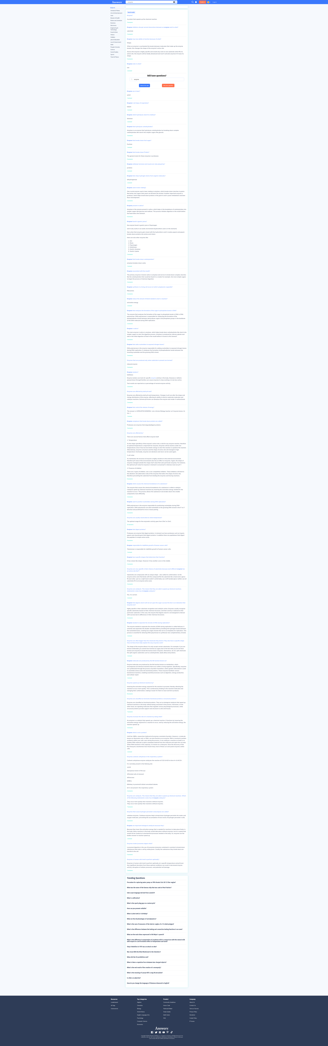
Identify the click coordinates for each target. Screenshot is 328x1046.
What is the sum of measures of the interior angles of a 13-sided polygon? (150, 924)
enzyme (153, 378)
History (112, 34)
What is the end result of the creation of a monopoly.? (144, 967)
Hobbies (113, 37)
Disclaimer (192, 1015)
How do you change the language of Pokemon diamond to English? (148, 983)
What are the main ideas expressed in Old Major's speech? (145, 934)
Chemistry (140, 1005)
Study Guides (167, 1012)
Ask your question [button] (168, 85)
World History (141, 1012)
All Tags (113, 1005)
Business (113, 23)
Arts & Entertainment (116, 13)
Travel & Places (115, 57)
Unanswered (114, 1008)
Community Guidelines (169, 1002)
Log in (215, 2)
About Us (192, 1002)
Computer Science (142, 1021)
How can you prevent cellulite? (136, 908)
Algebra (139, 1002)
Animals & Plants (115, 10)
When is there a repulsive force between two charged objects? (146, 962)
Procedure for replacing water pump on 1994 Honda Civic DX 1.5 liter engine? (151, 882)
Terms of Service (194, 1008)
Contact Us (193, 1005)
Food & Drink (114, 32)
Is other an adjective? (134, 978)
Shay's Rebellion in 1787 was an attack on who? (142, 947)
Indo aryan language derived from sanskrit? (141, 893)
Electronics (113, 25)
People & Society (115, 47)
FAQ (164, 1018)
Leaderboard (114, 1002)
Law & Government (116, 42)
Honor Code (166, 1005)
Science (113, 49)
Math (112, 44)
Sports (112, 54)
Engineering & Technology (114, 29)
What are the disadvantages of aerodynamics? (141, 919)
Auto (112, 15)
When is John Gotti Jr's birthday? (137, 914)
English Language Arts (143, 1015)
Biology (139, 1008)
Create (202, 2)
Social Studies (114, 52)
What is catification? (133, 898)
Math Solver (166, 1015)
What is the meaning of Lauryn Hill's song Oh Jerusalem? (145, 973)
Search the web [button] (144, 85)
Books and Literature (116, 20)
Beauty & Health (115, 18)
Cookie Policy (193, 1018)
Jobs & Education (115, 39)
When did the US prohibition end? (137, 957)
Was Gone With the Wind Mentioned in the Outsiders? (144, 952)
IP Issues (192, 1021)
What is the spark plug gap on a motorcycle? (141, 903)
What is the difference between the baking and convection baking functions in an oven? (154, 929)
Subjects (112, 7)
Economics (140, 1024)
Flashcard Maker (167, 1008)
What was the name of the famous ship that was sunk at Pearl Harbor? (149, 888)
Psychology (140, 1018)
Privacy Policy (193, 1012)
